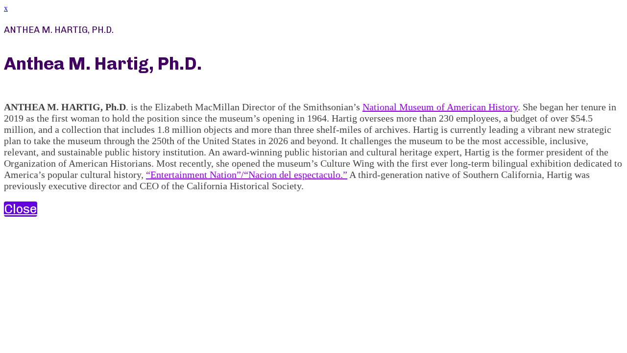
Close (20, 209)
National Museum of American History (440, 106)
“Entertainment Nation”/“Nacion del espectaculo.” (246, 174)
